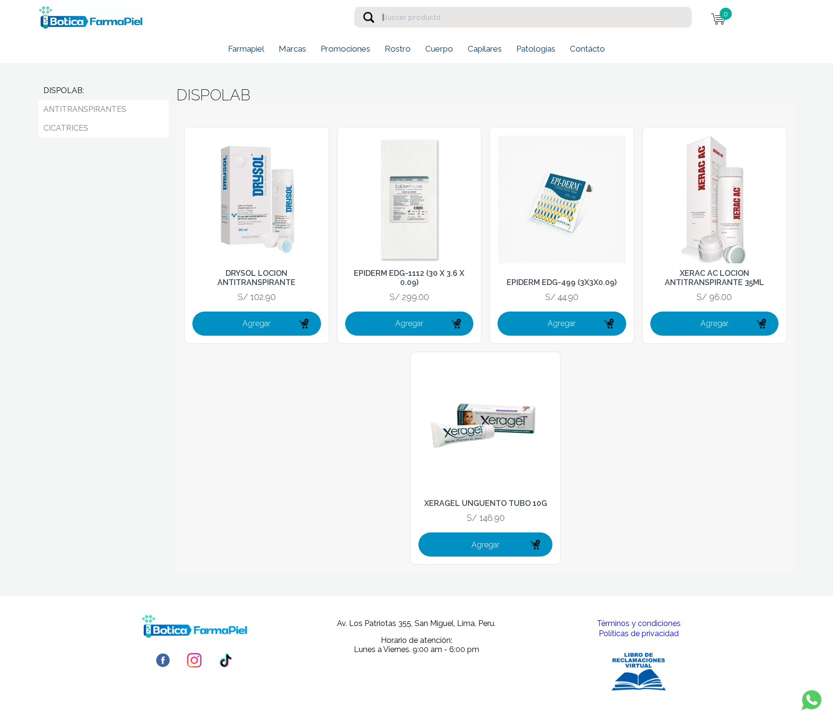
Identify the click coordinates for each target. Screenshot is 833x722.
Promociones (345, 49)
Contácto (587, 49)
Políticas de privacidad (639, 633)
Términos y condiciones (639, 623)
